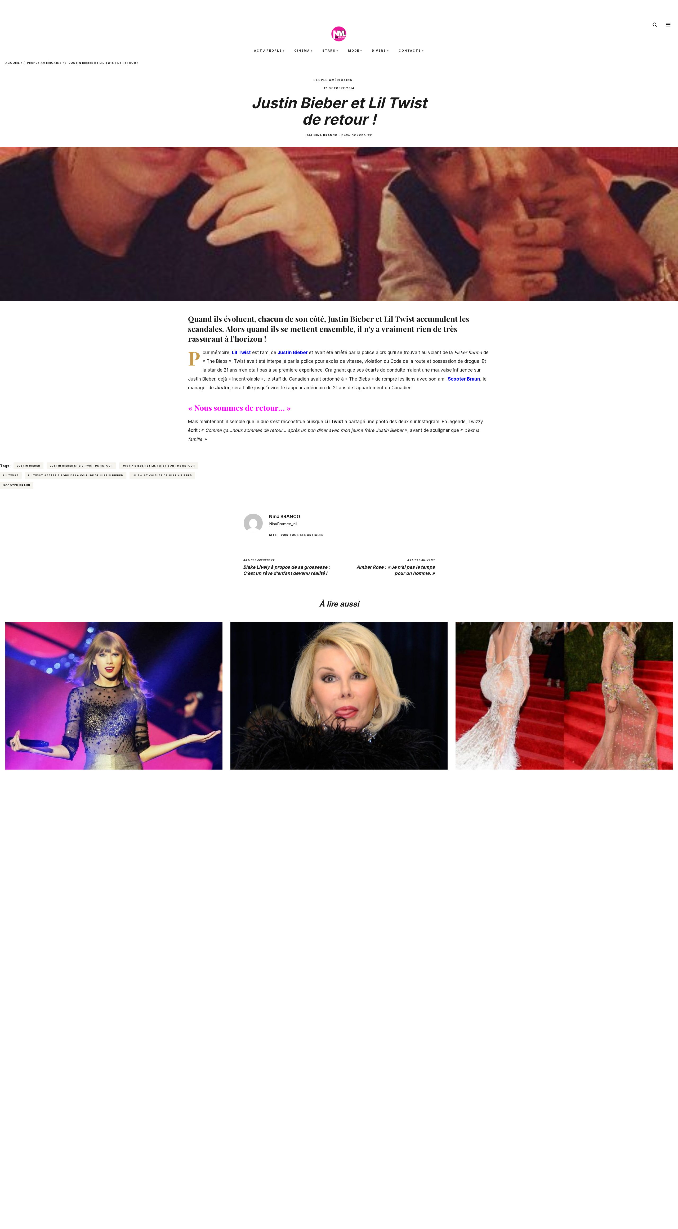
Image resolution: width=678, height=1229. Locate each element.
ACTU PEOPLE (268, 50)
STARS (329, 50)
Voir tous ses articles (302, 534)
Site (273, 534)
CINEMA (302, 50)
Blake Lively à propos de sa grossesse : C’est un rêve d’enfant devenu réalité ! (286, 567)
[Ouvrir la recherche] (654, 24)
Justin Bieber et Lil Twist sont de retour (158, 465)
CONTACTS (410, 50)
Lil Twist (11, 475)
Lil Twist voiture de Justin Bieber (162, 475)
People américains (44, 62)
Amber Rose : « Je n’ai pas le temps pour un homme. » (395, 567)
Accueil (12, 62)
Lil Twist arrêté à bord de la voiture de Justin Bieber (75, 475)
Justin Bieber (28, 465)
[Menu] (668, 24)
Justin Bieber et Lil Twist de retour (81, 465)
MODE (353, 50)
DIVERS (379, 50)
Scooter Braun (16, 485)
